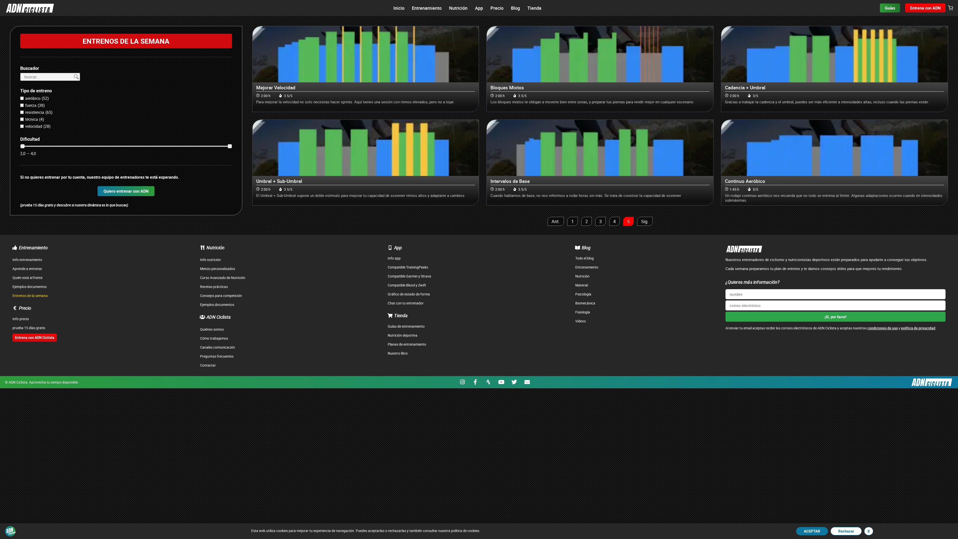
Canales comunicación (217, 347)
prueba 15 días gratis (28, 327)
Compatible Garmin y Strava (409, 276)
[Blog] (577, 247)
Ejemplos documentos (29, 286)
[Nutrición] (202, 247)
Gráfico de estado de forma (409, 294)
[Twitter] (514, 382)
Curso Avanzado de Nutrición (222, 277)
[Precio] (14, 308)
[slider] (22, 146)
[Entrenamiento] (14, 247)
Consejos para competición (221, 295)
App (398, 248)
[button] (950, 8)
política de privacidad (918, 328)
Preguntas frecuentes (217, 356)
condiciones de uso (882, 328)
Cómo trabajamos (214, 338)
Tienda (401, 315)
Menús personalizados (217, 268)
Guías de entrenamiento (406, 326)
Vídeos (580, 321)
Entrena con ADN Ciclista (34, 337)
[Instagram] (462, 382)
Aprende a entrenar (27, 268)
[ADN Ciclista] (202, 317)
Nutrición (216, 248)
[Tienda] (390, 315)
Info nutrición (210, 259)
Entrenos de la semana (30, 295)
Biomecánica (585, 303)
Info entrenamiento (27, 259)
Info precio (20, 318)
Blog (586, 248)
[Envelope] (527, 382)
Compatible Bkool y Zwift (407, 285)
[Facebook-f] (475, 382)
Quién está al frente (27, 277)
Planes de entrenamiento (407, 344)
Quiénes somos (212, 329)
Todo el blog (584, 258)
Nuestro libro (398, 353)
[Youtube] (501, 382)
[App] (390, 247)
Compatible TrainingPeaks (408, 267)
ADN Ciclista (219, 317)
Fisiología (582, 312)
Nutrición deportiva (402, 335)
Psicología (583, 294)
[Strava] (488, 382)
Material (581, 285)
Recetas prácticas (214, 286)
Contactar (208, 365)
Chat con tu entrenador (406, 303)
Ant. (556, 221)
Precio (25, 308)
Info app (394, 258)
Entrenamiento (33, 248)
